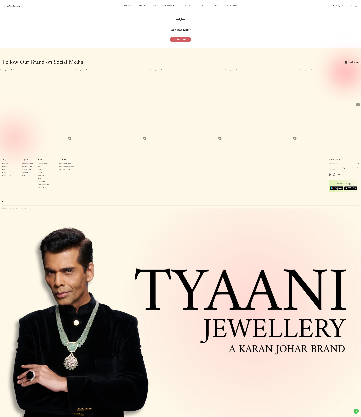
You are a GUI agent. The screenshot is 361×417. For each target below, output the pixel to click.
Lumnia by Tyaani (27, 163)
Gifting (24, 175)
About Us (40, 169)
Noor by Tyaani (26, 169)
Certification (41, 181)
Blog (39, 166)
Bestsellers (25, 172)
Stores (39, 178)
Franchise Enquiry (43, 163)
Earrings (4, 166)
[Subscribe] (358, 164)
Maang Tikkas (6, 175)
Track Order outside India (66, 166)
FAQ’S (40, 172)
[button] (343, 6)
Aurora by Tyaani (27, 166)
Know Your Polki (43, 175)
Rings (3, 169)
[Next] (358, 104)
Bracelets (4, 172)
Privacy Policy (42, 187)
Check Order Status (64, 169)
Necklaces (5, 163)
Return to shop (180, 39)
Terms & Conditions (44, 184)
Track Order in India (65, 163)
